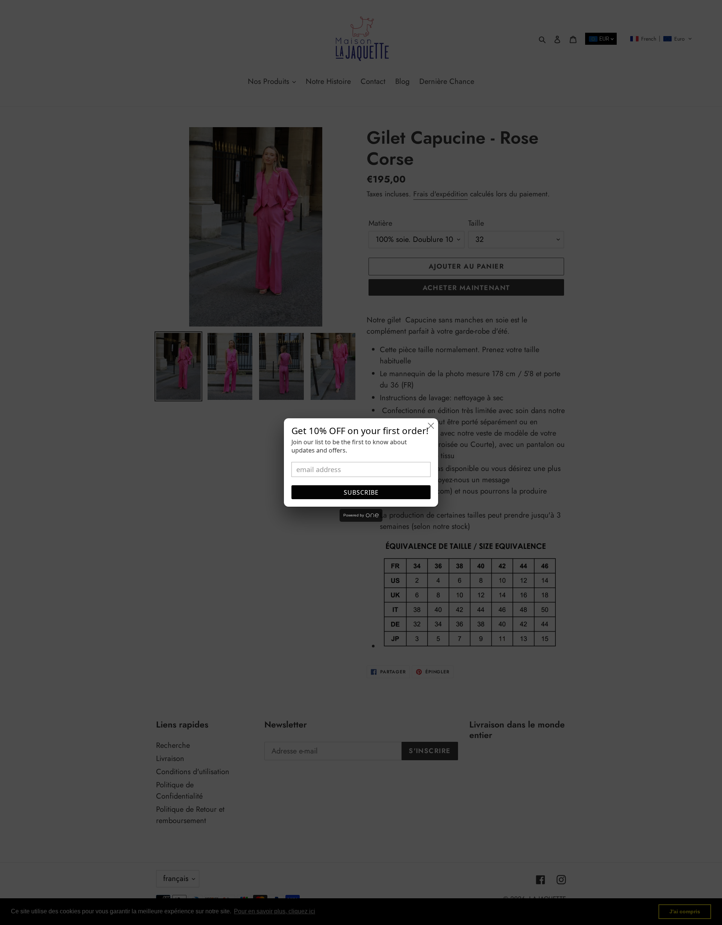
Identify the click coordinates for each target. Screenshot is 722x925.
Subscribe (361, 492)
